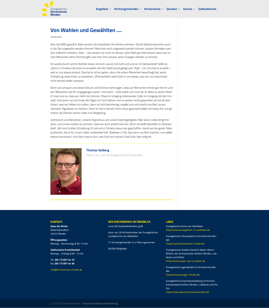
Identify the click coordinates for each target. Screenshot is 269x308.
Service (187, 9)
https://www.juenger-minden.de (183, 274)
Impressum (88, 303)
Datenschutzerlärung (106, 303)
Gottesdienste (207, 9)
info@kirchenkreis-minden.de (66, 269)
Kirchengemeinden (126, 9)
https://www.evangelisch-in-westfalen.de (188, 230)
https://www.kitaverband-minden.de (185, 243)
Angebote (102, 9)
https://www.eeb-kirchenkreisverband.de (187, 292)
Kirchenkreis (152, 9)
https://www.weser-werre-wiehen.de (185, 261)
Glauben (171, 9)
